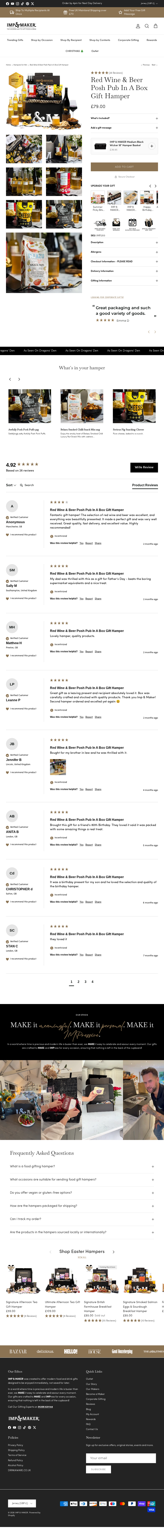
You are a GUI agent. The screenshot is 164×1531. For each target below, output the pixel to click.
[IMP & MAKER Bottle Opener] (98, 198)
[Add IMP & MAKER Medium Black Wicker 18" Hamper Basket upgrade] (151, 146)
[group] (27, 464)
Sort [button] (9, 485)
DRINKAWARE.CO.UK (19, 1470)
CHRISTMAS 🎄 (75, 51)
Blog (88, 1409)
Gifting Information (101, 281)
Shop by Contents (99, 40)
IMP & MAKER (21, 1513)
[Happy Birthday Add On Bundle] (114, 198)
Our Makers (92, 1389)
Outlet (94, 51)
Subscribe (98, 1469)
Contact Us (92, 1429)
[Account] (137, 26)
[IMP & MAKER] (21, 26)
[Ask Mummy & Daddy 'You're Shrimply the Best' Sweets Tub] (131, 198)
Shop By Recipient (71, 40)
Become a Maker (95, 1394)
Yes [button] (81, 543)
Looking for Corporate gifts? (107, 297)
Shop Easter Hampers (82, 1252)
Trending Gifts (15, 40)
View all (82, 1257)
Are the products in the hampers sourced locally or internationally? (58, 1232)
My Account (92, 1414)
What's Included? (100, 118)
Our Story (91, 1384)
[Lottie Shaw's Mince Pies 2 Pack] (147, 198)
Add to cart (124, 166)
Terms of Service (17, 1455)
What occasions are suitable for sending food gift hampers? (53, 1179)
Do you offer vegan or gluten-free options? (41, 1192)
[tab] (145, 486)
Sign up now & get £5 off (82, 3)
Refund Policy (15, 1460)
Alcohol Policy (15, 1465)
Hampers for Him (20, 65)
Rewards (152, 40)
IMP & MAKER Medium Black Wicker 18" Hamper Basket (127, 144)
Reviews (90, 1404)
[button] (124, 73)
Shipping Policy (16, 1450)
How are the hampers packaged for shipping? (43, 1206)
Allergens (96, 252)
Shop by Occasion (42, 40)
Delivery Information (102, 271)
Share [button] (98, 543)
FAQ (88, 1424)
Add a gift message (101, 128)
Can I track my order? (25, 1219)
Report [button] (89, 543)
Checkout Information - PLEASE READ (112, 261)
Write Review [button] (144, 467)
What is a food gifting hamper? (32, 1166)
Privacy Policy (15, 1445)
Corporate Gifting (128, 40)
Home (8, 65)
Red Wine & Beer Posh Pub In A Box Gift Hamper (49, 65)
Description (97, 242)
